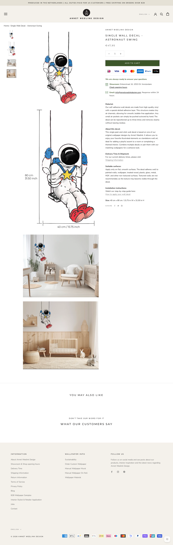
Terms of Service (18, 482)
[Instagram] (118, 471)
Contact (14, 508)
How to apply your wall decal (117, 194)
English (15, 529)
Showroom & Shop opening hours (25, 464)
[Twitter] (118, 206)
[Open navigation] (5, 14)
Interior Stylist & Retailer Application (26, 499)
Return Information (19, 477)
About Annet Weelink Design (23, 459)
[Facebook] (115, 206)
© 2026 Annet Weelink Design (27, 536)
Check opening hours (118, 87)
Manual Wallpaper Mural (75, 468)
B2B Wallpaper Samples (21, 495)
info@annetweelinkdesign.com (128, 92)
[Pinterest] (122, 206)
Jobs (13, 504)
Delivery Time (16, 468)
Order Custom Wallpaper (75, 464)
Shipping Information (114, 160)
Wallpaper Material (73, 477)
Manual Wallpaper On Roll (76, 473)
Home (6, 25)
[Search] (161, 14)
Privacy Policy (16, 486)
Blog (13, 491)
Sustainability (70, 459)
